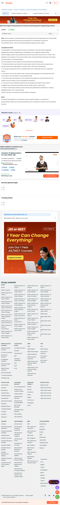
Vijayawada (43, 440)
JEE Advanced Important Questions (18, 428)
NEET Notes (30, 435)
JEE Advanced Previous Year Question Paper (18, 474)
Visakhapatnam (44, 442)
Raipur (42, 472)
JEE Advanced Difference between (18, 449)
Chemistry (30, 392)
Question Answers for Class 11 (41, 13)
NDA (15, 363)
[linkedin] (49, 495)
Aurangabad (43, 470)
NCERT (3, 287)
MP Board (3, 403)
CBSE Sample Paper (32, 351)
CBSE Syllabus (31, 349)
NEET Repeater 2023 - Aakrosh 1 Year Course (16, 218)
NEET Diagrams (31, 438)
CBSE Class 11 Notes (45, 390)
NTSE (15, 368)
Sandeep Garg (5, 378)
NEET (15, 356)
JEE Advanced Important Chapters (18, 434)
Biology (22, 9)
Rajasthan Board (5, 406)
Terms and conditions (9, 497)
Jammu (42, 480)
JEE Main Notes (5, 435)
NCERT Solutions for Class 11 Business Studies (19, 309)
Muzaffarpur (43, 424)
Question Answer (6, 9)
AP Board (3, 387)
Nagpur (42, 464)
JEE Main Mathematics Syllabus (5, 453)
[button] (6, 120)
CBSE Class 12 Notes (45, 387)
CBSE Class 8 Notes (45, 398)
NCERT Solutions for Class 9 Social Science (32, 333)
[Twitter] (53, 495)
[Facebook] (45, 496)
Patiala (41, 432)
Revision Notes (44, 385)
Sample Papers (18, 394)
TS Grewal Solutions (6, 375)
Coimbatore (43, 459)
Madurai (42, 448)
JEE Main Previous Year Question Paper (6, 464)
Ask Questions (18, 416)
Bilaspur (42, 475)
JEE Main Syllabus (6, 445)
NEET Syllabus (31, 445)
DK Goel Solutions (6, 372)
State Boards (4, 385)
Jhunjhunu (43, 486)
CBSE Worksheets (32, 354)
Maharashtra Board (6, 401)
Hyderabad (43, 437)
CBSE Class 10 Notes (45, 393)
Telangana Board (6, 409)
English (29, 397)
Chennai (42, 426)
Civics (29, 405)
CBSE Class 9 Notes (45, 395)
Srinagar (42, 478)
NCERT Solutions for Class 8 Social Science (45, 305)
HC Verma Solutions (6, 352)
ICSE (41, 346)
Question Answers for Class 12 (19, 13)
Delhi (41, 434)
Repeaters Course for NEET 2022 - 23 (16, 214)
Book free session (47, 137)
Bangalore (42, 429)
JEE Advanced (18, 353)
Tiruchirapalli (43, 445)
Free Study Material (19, 387)
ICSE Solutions (44, 349)
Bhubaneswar (44, 483)
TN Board (3, 411)
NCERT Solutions (5, 290)
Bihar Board (4, 390)
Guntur (42, 467)
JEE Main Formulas (6, 438)
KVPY (15, 366)
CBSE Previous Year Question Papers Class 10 (32, 369)
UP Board (3, 414)
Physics (29, 387)
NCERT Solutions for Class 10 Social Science (32, 305)
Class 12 (16, 9)
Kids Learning (18, 414)
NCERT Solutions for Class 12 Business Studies (6, 316)
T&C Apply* (24, 140)
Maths (29, 394)
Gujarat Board (5, 393)
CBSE (28, 346)
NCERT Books (44, 314)
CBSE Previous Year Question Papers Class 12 (32, 363)
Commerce (30, 400)
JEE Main (16, 350)
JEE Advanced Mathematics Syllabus (18, 464)
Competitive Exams (19, 348)
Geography (30, 403)
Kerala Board (4, 398)
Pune (41, 462)
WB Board (4, 417)
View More (29, 130)
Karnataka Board (5, 395)
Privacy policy (29, 495)
